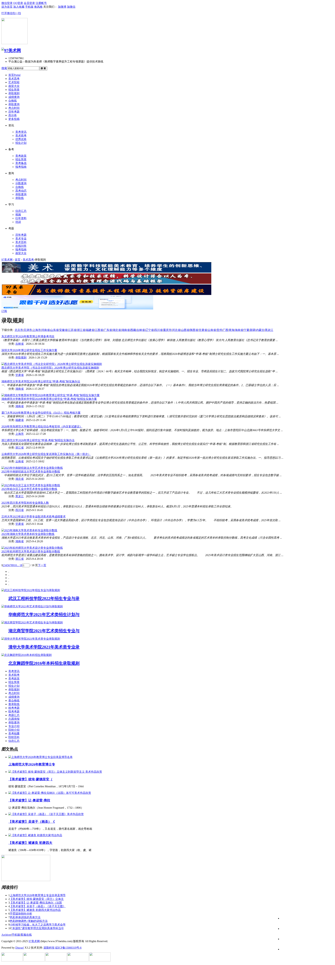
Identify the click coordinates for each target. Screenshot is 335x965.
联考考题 (14, 711)
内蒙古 (260, 329)
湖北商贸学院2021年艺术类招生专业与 (44, 630)
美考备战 (21, 163)
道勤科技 (49, 947)
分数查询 (21, 183)
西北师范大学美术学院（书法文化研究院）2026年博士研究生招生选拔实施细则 (50, 367)
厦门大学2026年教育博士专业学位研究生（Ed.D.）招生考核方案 (41, 412)
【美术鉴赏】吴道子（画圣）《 (31, 821)
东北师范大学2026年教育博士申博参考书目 (27, 336)
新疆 (252, 329)
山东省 (54, 329)
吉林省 (140, 329)
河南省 (45, 329)
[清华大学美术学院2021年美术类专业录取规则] (30, 638)
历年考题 (14, 111)
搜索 (4, 68)
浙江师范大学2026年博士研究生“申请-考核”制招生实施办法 (38, 440)
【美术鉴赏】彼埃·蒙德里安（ (30, 779)
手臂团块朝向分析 (21, 913)
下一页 (42, 565)
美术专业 (21, 238)
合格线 (12, 100)
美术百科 (21, 242)
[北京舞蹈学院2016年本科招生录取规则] (26, 654)
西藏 (133, 329)
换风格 (38, 6)
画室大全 (14, 85)
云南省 (212, 329)
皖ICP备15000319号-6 (68, 947)
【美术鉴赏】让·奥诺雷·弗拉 (29, 800)
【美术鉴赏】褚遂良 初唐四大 (30, 843)
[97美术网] (11, 50)
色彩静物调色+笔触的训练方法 (29, 920)
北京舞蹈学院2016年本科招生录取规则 (44, 663)
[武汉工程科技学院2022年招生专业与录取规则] (30, 590)
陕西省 (194, 329)
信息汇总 (21, 210)
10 (15, 565)
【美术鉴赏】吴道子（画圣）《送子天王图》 (38, 906)
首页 (14, 74)
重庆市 (167, 329)
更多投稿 (14, 118)
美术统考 (21, 135)
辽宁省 (149, 329)
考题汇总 (14, 715)
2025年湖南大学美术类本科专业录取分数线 (27, 534)
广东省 (108, 329)
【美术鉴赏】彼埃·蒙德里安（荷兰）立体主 (37, 898)
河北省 (176, 329)
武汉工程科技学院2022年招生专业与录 (44, 598)
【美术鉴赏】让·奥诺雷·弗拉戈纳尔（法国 (36, 902)
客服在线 (26, 934)
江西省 (99, 329)
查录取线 (14, 704)
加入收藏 (18, 6)
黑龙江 (269, 329)
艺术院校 (14, 82)
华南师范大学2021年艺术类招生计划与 (44, 614)
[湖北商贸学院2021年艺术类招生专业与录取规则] (32, 622)
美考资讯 (21, 131)
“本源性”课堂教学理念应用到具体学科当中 (37, 928)
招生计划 (21, 142)
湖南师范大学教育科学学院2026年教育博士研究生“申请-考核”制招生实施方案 (49, 398)
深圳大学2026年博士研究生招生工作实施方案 (29, 350)
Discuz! (19, 947)
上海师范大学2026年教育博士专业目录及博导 (38, 895)
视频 (18, 214)
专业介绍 (14, 726)
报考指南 (21, 166)
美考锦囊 (14, 733)
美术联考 (14, 674)
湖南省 (125, 329)
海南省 (239, 329)
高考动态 (21, 190)
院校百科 (14, 737)
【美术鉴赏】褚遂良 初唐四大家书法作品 (35, 909)
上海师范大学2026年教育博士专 (31, 764)
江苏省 (72, 329)
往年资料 (21, 218)
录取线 (19, 198)
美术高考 (14, 78)
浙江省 (81, 329)
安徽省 (63, 329)
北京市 (19, 329)
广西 (225, 329)
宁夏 (246, 329)
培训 (18, 221)
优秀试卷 (21, 139)
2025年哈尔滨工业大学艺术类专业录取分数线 (29, 488)
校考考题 (14, 707)
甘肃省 (203, 329)
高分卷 (12, 115)
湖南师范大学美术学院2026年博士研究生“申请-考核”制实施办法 (40, 381)
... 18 (19, 565)
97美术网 (7, 259)
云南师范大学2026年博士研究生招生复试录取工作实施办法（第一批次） (46, 454)
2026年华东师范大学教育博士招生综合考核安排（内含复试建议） (41, 426)
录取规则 (14, 93)
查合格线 (14, 700)
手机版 (16, 934)
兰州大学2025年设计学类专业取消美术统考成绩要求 (33, 516)
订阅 (4, 311)
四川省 (158, 329)
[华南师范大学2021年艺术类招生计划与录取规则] (32, 606)
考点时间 (14, 107)
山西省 (185, 329)
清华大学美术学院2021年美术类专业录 (44, 647)
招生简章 (14, 89)
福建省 (90, 329)
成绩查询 (14, 96)
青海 (231, 329)
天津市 (28, 329)
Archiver (6, 934)
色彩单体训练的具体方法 (25, 917)
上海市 (36, 329)
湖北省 (117, 329)
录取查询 (14, 104)
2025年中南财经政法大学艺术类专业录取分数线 (30, 471)
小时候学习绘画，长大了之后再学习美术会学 (38, 924)
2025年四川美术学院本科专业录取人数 (25, 502)
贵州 (219, 329)
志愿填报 (14, 718)
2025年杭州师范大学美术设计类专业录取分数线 (30, 551)
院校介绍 (14, 729)
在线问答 (21, 245)
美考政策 (21, 155)
